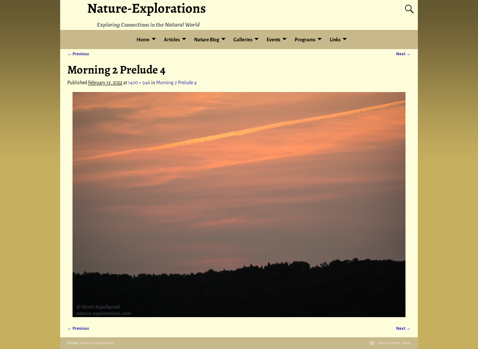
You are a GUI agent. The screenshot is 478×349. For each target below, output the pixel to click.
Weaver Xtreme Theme (394, 343)
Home (143, 39)
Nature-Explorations (97, 343)
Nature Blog (206, 39)
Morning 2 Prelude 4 (176, 82)
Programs (305, 39)
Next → (403, 53)
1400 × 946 (139, 82)
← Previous (78, 53)
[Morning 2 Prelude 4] (239, 204)
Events (273, 39)
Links (335, 39)
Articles (172, 39)
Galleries (242, 39)
